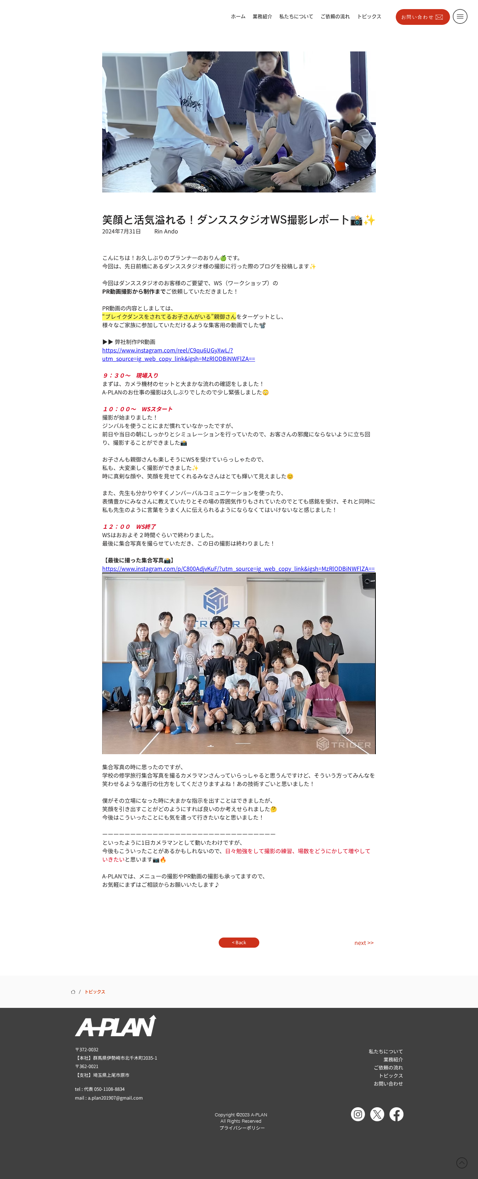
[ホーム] (73, 991)
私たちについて (386, 1051)
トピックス (391, 1075)
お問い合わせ (388, 1083)
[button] (460, 16)
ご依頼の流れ (388, 1067)
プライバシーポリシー (242, 1127)
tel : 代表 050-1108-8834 (100, 1089)
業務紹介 (393, 1059)
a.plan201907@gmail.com (115, 1097)
